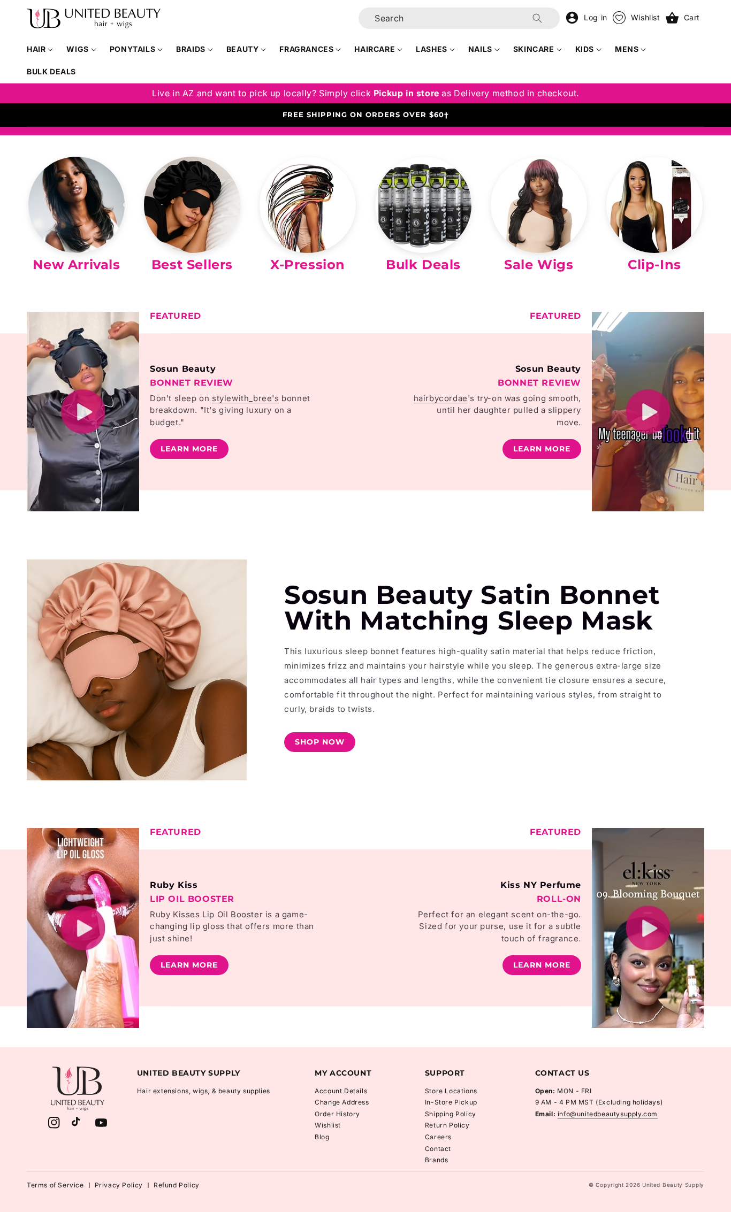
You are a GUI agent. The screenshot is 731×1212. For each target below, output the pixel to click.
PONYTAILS (132, 48)
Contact (438, 1149)
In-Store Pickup (451, 1102)
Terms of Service (55, 1185)
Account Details (341, 1091)
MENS (626, 48)
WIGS (77, 48)
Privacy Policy (119, 1185)
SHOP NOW (320, 742)
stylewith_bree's (245, 398)
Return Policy (447, 1125)
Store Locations (451, 1091)
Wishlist (328, 1125)
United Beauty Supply (673, 1185)
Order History (337, 1114)
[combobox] (459, 18)
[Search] (537, 18)
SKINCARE (533, 48)
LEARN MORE (189, 449)
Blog (322, 1137)
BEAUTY (242, 48)
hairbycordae (441, 398)
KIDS (584, 48)
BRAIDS (190, 48)
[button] (40, 49)
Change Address (342, 1102)
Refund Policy (177, 1185)
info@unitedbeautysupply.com (608, 1114)
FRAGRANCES (306, 48)
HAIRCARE (374, 48)
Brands (436, 1160)
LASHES (431, 48)
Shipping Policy (450, 1114)
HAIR (36, 48)
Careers (438, 1137)
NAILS (480, 48)
